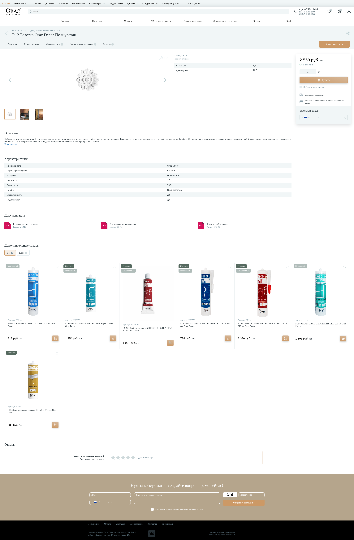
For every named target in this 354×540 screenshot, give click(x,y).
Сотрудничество (150, 3)
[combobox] (305, 117)
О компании (20, 3)
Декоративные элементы (225, 21)
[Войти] (349, 12)
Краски (256, 21)
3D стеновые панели (161, 21)
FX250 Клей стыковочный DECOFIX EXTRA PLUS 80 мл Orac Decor (147, 329)
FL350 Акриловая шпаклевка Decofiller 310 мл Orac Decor (32, 411)
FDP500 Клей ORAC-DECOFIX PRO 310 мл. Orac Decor (31, 324)
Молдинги (129, 21)
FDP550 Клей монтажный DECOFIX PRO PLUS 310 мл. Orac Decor (205, 324)
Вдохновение (78, 3)
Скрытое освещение (193, 21)
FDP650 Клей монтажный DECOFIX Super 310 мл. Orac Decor (89, 324)
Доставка (49, 3)
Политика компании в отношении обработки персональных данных (222, 534)
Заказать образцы (191, 3)
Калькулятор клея (170, 3)
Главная (6, 3)
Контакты (63, 3)
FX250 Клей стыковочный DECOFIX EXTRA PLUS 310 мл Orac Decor (262, 324)
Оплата (37, 3)
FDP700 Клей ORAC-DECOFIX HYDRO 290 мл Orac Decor (320, 325)
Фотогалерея (95, 3)
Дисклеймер (167, 524)
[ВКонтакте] (151, 533)
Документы (132, 3)
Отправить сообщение (243, 503)
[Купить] (55, 338)
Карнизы (65, 21)
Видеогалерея (116, 3)
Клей (289, 21)
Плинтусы (97, 21)
